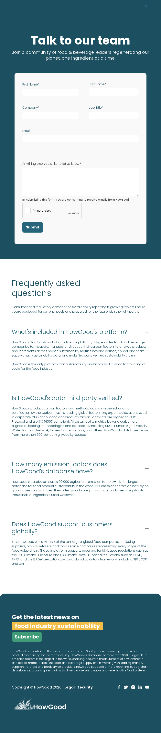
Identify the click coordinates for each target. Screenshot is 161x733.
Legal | (70, 687)
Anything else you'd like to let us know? (51, 164)
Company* (30, 107)
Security (85, 687)
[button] (146, 6)
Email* (27, 131)
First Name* (30, 84)
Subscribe (27, 637)
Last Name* (97, 84)
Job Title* (96, 107)
